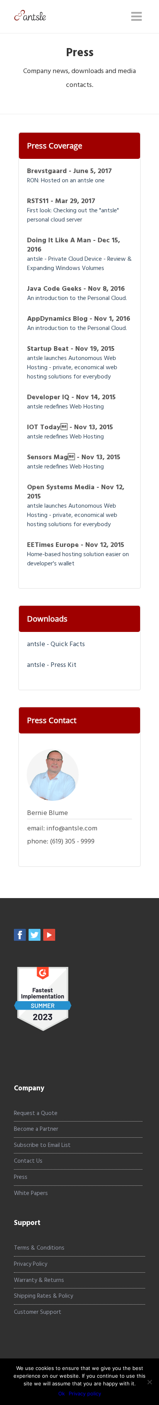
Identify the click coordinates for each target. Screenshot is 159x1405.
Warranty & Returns (39, 1280)
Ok (61, 1393)
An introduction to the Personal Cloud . (78, 298)
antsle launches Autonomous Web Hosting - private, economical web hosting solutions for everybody (72, 367)
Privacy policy (85, 1393)
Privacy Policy (30, 1264)
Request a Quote (36, 1113)
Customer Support (37, 1312)
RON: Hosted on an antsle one (66, 181)
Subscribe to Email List (42, 1145)
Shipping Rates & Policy (43, 1296)
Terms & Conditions (39, 1248)
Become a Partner (36, 1129)
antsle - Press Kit (51, 665)
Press (20, 1177)
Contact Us (28, 1161)
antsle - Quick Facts (56, 644)
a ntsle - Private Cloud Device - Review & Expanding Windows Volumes (79, 263)
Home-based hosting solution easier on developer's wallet (78, 559)
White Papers (31, 1193)
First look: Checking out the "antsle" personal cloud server (73, 215)
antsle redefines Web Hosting (65, 407)
